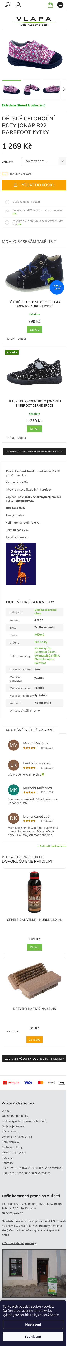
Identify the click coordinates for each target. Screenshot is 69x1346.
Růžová (39, 634)
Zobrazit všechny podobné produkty (35, 451)
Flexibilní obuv (44, 659)
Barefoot (40, 663)
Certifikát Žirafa (44, 652)
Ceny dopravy (10, 1142)
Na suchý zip (42, 648)
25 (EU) (11, 438)
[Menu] (60, 5)
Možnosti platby (12, 1147)
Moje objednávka (13, 1126)
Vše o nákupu (10, 1131)
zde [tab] (14, 213)
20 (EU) (22, 338)
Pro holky (40, 642)
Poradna (7, 1157)
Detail (34, 329)
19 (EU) (11, 338)
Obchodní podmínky (15, 1116)
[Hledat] (8, 5)
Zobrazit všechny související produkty (34, 1058)
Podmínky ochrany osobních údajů (24, 1121)
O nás (5, 1110)
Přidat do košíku (38, 185)
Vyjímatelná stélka (46, 655)
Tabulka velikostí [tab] (21, 174)
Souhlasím (33, 1337)
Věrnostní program (14, 1152)
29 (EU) (22, 438)
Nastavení (33, 1324)
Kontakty (7, 1163)
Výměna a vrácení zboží (17, 1137)
